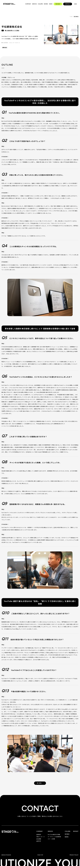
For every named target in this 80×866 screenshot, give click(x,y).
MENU (75, 4)
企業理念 (38, 834)
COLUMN (40, 4)
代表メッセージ (40, 836)
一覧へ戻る (39, 783)
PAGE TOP (40, 855)
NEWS (50, 4)
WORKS (46, 4)
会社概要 (38, 839)
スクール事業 (51, 839)
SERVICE (34, 4)
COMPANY (28, 4)
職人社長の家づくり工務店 (12, 30)
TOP (71, 16)
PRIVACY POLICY (74, 855)
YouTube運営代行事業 (54, 834)
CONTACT (68, 4)
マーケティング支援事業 (54, 836)
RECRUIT (58, 4)
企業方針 (38, 841)
